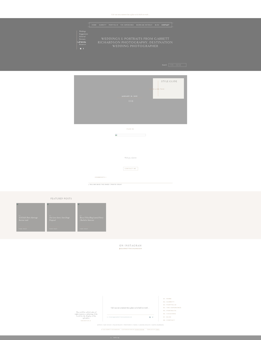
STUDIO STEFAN (139, 329)
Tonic (157, 329)
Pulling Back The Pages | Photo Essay (106, 184)
